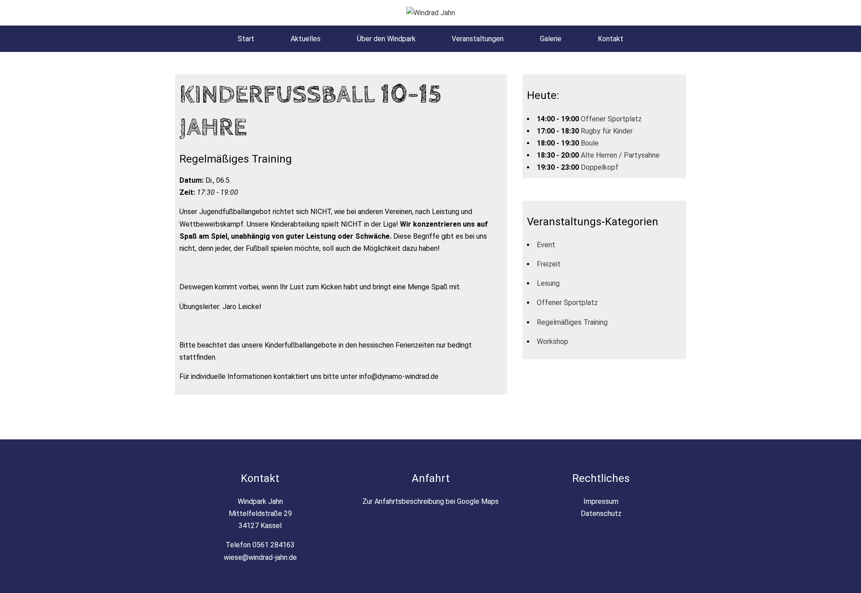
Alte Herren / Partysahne (620, 155)
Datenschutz (601, 513)
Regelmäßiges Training (572, 322)
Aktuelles (306, 38)
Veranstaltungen (478, 38)
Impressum (600, 501)
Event (546, 245)
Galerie (550, 38)
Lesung (548, 283)
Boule (590, 143)
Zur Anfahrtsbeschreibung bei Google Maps (430, 501)
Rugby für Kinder (607, 131)
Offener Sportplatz (611, 119)
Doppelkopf (599, 167)
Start (246, 38)
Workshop (552, 341)
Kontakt (610, 38)
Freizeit (549, 264)
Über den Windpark (386, 38)
